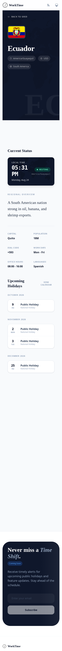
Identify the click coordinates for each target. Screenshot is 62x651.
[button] (48, 5)
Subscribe (31, 610)
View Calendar (46, 283)
